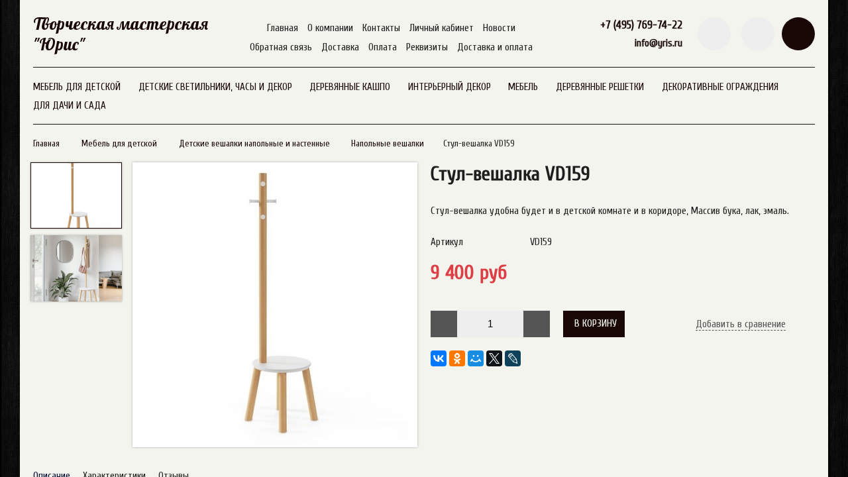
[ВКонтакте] (439, 358)
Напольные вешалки (387, 143)
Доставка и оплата (495, 47)
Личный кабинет (441, 28)
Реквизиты (427, 47)
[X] (494, 358)
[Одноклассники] (457, 358)
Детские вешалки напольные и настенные (254, 143)
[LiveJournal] (513, 358)
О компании (330, 28)
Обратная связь (281, 47)
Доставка (340, 47)
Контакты (381, 28)
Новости (499, 28)
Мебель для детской (119, 143)
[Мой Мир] (476, 358)
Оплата (382, 47)
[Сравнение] (757, 33)
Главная (282, 28)
